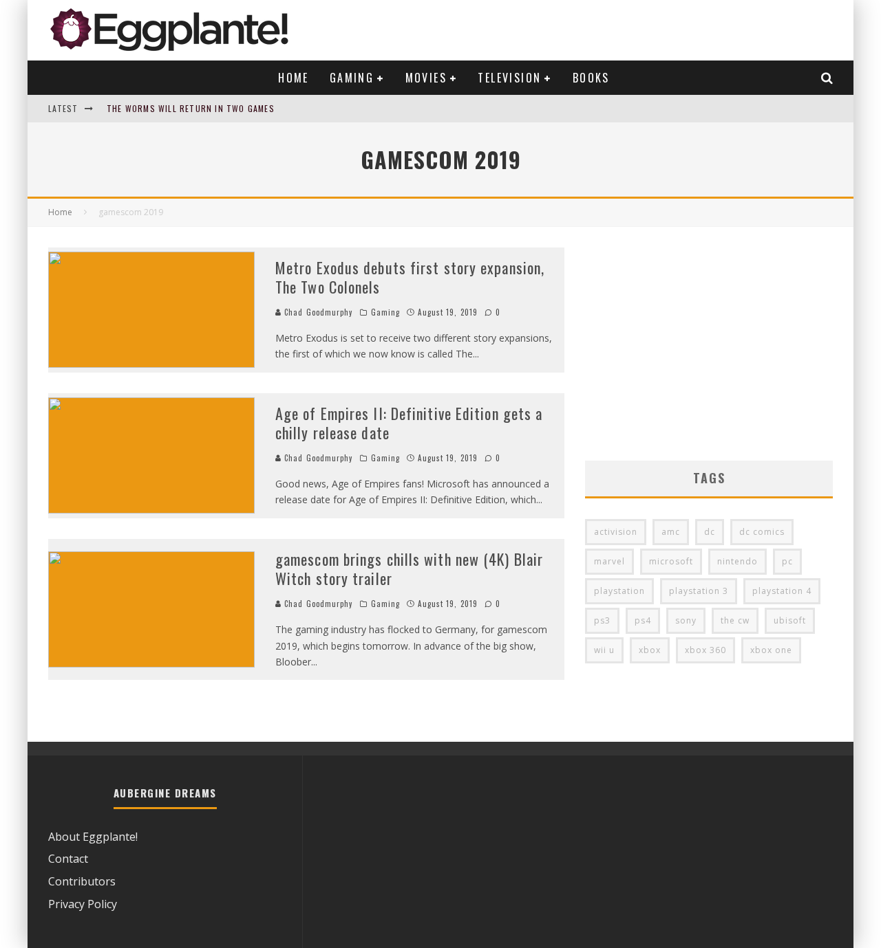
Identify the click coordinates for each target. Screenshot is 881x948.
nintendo (737, 561)
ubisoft (790, 620)
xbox (650, 650)
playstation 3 (698, 591)
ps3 (602, 620)
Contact (68, 858)
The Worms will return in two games (191, 108)
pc (787, 561)
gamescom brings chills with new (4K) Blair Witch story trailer (409, 569)
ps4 (643, 620)
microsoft (671, 561)
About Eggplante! (93, 836)
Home (293, 77)
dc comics (762, 532)
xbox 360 (705, 650)
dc (709, 532)
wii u (604, 650)
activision (615, 532)
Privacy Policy (82, 904)
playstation (619, 591)
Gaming (352, 77)
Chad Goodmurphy (317, 312)
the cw (735, 620)
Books (591, 77)
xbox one (771, 650)
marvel (609, 561)
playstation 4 (781, 591)
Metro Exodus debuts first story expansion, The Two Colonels (409, 277)
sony (686, 620)
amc (670, 532)
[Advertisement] (709, 343)
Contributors (82, 881)
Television (509, 77)
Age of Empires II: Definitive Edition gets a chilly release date (408, 423)
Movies (426, 77)
